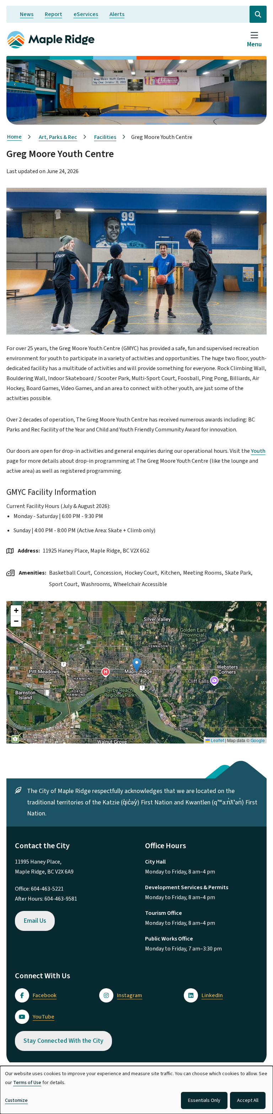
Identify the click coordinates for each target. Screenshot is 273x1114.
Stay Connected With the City (63, 1040)
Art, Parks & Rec (58, 137)
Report (53, 14)
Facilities (105, 137)
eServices (86, 14)
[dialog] (136, 1090)
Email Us (34, 920)
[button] (136, 665)
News (26, 14)
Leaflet (217, 740)
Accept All (247, 1100)
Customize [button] (16, 1100)
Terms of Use (27, 1082)
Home (14, 137)
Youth (258, 451)
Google (258, 740)
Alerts (116, 14)
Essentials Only (204, 1100)
